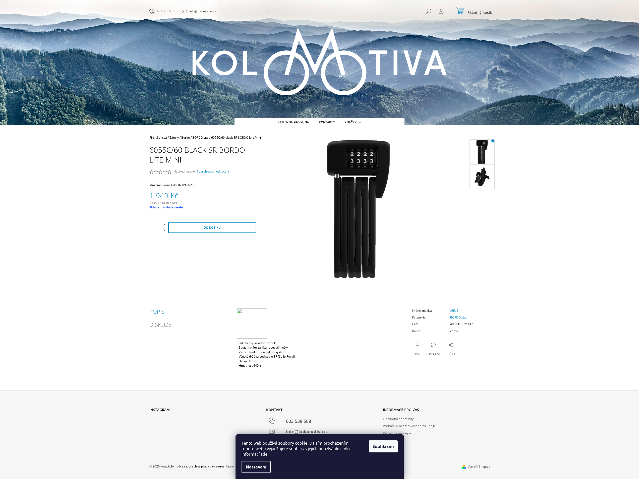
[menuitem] (293, 122)
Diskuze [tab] (160, 325)
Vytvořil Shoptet (479, 466)
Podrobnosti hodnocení (213, 172)
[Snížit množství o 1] (164, 230)
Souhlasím (383, 446)
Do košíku (212, 227)
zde (264, 454)
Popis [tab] (157, 311)
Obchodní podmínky (398, 419)
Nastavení (256, 467)
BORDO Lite (458, 317)
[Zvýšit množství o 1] (164, 225)
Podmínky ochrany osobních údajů (409, 426)
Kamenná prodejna (397, 433)
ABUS (454, 310)
